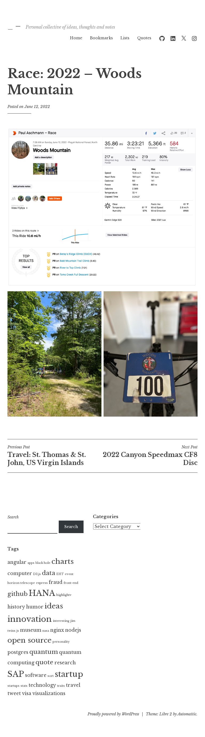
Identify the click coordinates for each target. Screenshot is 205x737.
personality (61, 641)
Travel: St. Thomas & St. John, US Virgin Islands (46, 456)
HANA (42, 593)
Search (13, 517)
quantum (43, 651)
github (17, 594)
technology (42, 685)
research (65, 663)
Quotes (144, 38)
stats (24, 686)
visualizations (48, 693)
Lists (124, 38)
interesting (61, 621)
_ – (14, 26)
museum (30, 630)
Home (76, 38)
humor (35, 607)
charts (63, 561)
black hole (43, 563)
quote (44, 662)
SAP (15, 674)
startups (13, 686)
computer (19, 573)
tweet (14, 693)
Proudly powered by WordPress (113, 714)
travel (73, 685)
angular (16, 562)
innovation (29, 619)
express (42, 583)
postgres (17, 652)
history (16, 607)
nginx (57, 630)
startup (69, 674)
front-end (71, 583)
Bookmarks (101, 38)
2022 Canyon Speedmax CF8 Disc (150, 456)
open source (29, 640)
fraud (55, 582)
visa (26, 693)
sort (51, 676)
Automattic (187, 714)
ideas (54, 606)
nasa (45, 631)
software (35, 675)
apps (30, 563)
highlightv (64, 595)
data (48, 573)
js (18, 631)
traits (61, 686)
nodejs (73, 630)
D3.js (37, 574)
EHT (60, 574)
